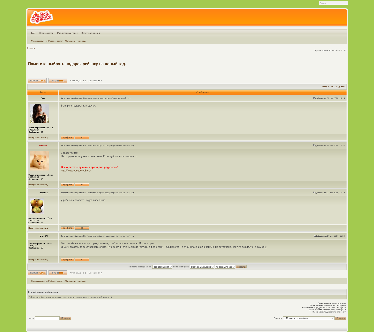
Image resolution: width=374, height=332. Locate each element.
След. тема (340, 87)
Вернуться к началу (38, 137)
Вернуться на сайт (90, 33)
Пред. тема (327, 87)
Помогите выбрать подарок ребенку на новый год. (77, 64)
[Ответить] (58, 80)
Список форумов (39, 41)
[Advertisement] (275, 64)
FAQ (33, 33)
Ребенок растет (55, 41)
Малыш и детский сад (75, 41)
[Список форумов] (41, 18)
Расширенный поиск (67, 33)
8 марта (31, 48)
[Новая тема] (37, 80)
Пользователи (46, 33)
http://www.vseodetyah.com (76, 170)
